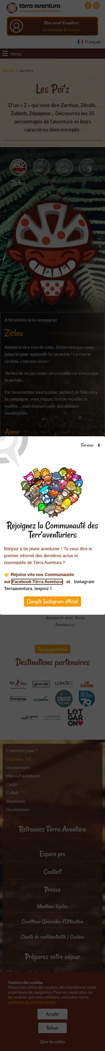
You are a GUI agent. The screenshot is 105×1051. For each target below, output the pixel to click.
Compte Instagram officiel (52, 601)
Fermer (88, 445)
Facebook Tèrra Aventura (37, 581)
